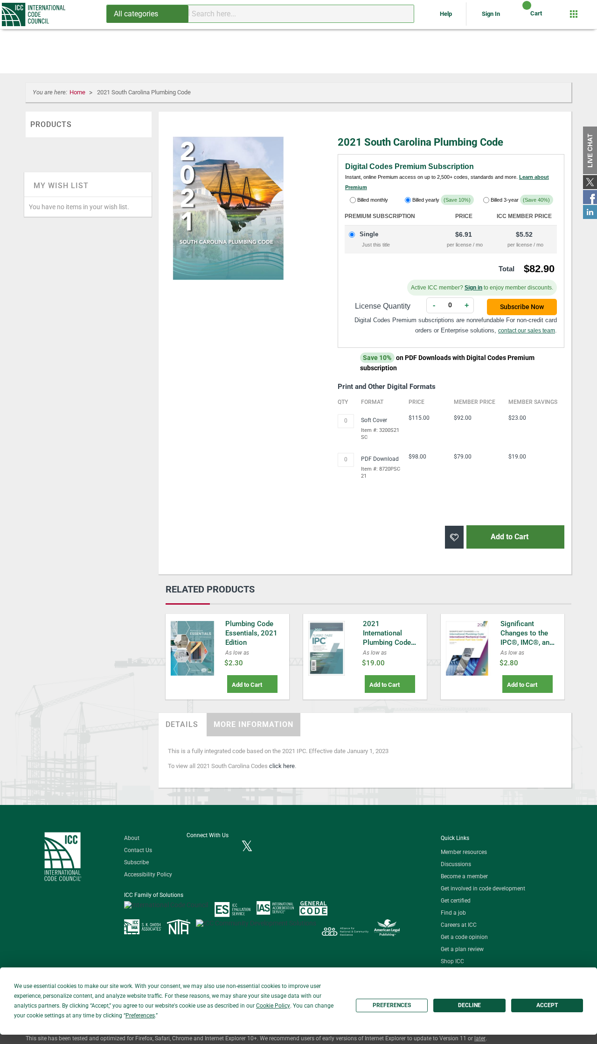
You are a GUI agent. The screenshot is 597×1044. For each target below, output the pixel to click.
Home (78, 92)
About (131, 838)
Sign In (490, 13)
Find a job (453, 913)
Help (446, 13)
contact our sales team (526, 330)
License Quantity (382, 306)
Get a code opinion (464, 937)
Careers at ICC (459, 925)
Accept (547, 1005)
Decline (469, 1005)
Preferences (392, 1005)
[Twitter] (247, 847)
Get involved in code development (483, 888)
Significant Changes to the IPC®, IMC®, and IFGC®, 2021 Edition (526, 642)
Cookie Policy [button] (273, 1005)
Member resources (464, 852)
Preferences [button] (140, 1015)
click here (282, 765)
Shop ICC (452, 961)
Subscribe (136, 862)
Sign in (473, 287)
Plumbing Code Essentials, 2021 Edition (251, 633)
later (480, 1038)
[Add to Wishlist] (454, 537)
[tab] (182, 724)
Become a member (464, 876)
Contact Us (138, 850)
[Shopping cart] (519, 16)
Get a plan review (462, 949)
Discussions (456, 864)
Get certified (456, 900)
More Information (253, 724)
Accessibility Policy (148, 874)
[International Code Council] (34, 14)
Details (182, 724)
